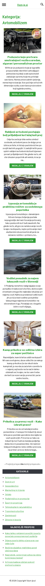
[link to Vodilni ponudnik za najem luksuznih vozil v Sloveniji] (22, 262)
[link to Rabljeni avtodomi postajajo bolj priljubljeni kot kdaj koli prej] (22, 115)
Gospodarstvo (11, 486)
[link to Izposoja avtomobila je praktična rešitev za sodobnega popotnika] (22, 187)
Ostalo (8, 494)
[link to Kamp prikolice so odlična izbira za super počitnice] (22, 333)
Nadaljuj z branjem (22, 94)
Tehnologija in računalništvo (18, 507)
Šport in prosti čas (13, 503)
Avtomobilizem (12, 477)
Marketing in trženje (15, 490)
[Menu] (4, 5)
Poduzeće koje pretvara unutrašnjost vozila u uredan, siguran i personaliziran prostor (22, 60)
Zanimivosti (10, 515)
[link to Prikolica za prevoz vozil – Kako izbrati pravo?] (22, 405)
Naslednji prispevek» (30, 464)
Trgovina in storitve (14, 511)
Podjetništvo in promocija (17, 499)
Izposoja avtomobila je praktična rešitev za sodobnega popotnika (22, 206)
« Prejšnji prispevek (13, 464)
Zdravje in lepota (13, 520)
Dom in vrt (10, 482)
